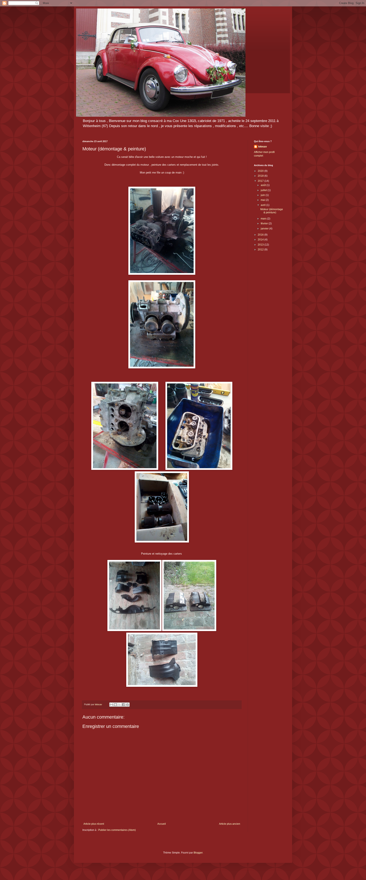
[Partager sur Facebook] (123, 704)
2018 (261, 175)
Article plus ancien (229, 823)
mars (264, 218)
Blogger (198, 852)
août (263, 185)
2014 (261, 239)
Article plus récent (93, 823)
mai (263, 199)
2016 (261, 234)
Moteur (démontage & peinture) (271, 211)
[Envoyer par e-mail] (111, 704)
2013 (261, 244)
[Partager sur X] (119, 704)
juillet (264, 190)
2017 (261, 180)
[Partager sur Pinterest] (127, 704)
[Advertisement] (269, 321)
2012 (261, 249)
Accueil (161, 823)
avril (263, 205)
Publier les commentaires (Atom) (117, 830)
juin (263, 195)
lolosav (262, 146)
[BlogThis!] (115, 704)
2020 (261, 170)
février (265, 223)
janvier (265, 228)
